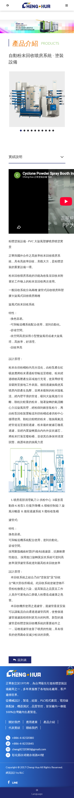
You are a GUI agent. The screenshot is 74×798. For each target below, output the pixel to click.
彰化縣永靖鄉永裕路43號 (28, 755)
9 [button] (49, 130)
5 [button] (35, 130)
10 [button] (53, 130)
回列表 (22, 660)
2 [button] (24, 130)
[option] (37, 99)
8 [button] (46, 130)
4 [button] (32, 130)
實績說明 (15, 157)
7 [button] (42, 130)
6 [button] (39, 130)
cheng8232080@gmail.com (29, 749)
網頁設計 (11, 772)
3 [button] (28, 130)
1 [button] (21, 130)
